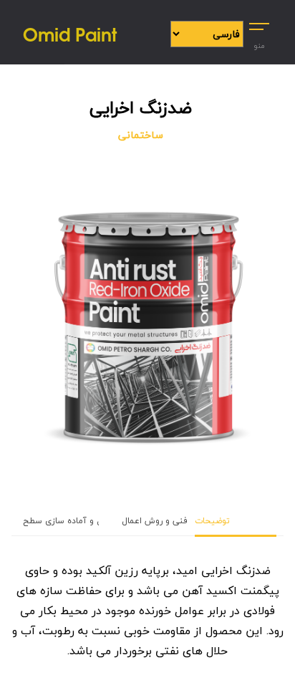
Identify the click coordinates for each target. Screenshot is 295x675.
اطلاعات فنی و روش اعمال (172, 520)
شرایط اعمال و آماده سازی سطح (84, 520)
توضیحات (212, 520)
